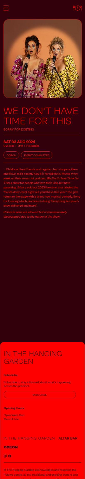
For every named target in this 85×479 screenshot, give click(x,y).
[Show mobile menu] (6, 8)
